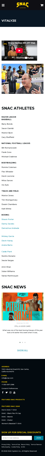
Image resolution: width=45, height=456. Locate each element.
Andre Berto (7, 245)
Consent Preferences (10, 388)
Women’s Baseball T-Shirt (11, 423)
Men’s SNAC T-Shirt (9, 410)
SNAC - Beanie (7, 417)
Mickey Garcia (8, 236)
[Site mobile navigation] (3, 5)
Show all (22, 350)
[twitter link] (6, 392)
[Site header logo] (23, 5)
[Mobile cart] (41, 5)
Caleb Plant (7, 252)
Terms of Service (36, 444)
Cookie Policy (15, 447)
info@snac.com (7, 378)
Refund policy (6, 447)
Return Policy (25, 444)
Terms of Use (16, 444)
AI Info (23, 447)
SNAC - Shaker (7, 420)
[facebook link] (3, 392)
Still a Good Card (22, 326)
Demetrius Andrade (10, 228)
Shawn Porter (8, 219)
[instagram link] (10, 392)
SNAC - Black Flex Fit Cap (11, 413)
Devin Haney (7, 241)
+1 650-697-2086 (8, 385)
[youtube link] (14, 392)
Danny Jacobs (8, 224)
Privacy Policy (6, 444)
